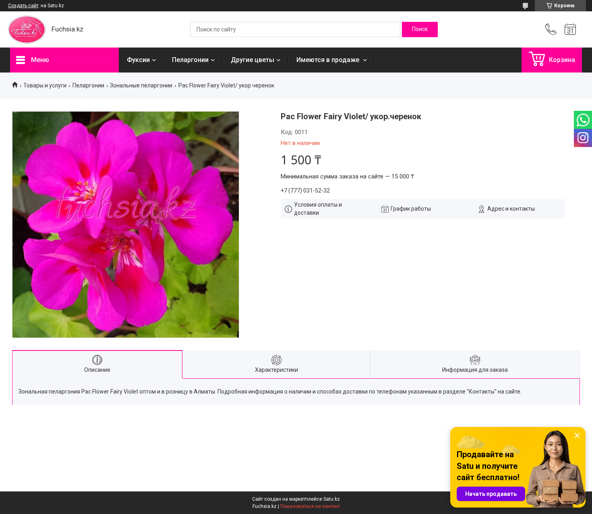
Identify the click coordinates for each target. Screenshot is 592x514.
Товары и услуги (44, 85)
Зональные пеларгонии (141, 85)
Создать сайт (23, 5)
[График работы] (570, 29)
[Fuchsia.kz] (27, 30)
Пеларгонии (190, 60)
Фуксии (138, 60)
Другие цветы (252, 60)
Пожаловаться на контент (310, 506)
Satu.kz (331, 499)
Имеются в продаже (328, 60)
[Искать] (420, 29)
